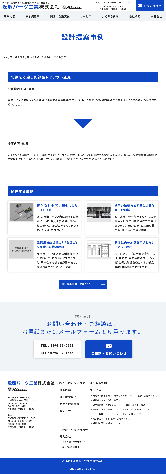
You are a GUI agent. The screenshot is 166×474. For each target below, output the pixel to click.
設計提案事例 (68, 397)
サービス (85, 16)
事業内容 (9, 16)
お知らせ (65, 411)
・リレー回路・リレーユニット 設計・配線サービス (116, 414)
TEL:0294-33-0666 (17, 403)
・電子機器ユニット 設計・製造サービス (110, 418)
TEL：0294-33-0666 (113, 6)
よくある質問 (110, 16)
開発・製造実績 (60, 16)
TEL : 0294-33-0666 (57, 345)
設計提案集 (33, 16)
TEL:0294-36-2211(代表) (20, 421)
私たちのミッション (72, 383)
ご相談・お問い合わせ (109, 353)
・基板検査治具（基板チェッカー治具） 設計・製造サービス (120, 409)
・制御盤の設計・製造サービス (106, 423)
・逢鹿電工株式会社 (70, 446)
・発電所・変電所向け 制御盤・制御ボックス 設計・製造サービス (124, 395)
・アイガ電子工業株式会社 (73, 441)
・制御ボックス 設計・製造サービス (109, 400)
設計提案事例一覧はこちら (76, 284)
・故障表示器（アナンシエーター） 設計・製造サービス (118, 404)
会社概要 (134, 16)
